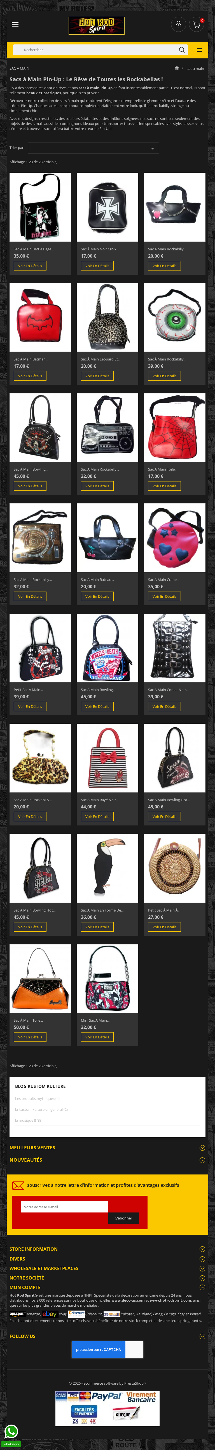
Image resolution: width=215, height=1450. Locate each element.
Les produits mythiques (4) (37, 1098)
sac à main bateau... (97, 579)
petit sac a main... (28, 689)
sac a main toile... (162, 469)
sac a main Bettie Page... (34, 248)
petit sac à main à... (164, 910)
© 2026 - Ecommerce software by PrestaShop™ (107, 1383)
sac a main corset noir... (168, 689)
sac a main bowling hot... (169, 799)
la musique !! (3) (28, 1120)
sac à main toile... (28, 1020)
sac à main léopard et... (100, 359)
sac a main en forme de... (102, 910)
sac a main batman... (31, 359)
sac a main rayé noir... (99, 799)
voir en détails (30, 265)
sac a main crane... (163, 579)
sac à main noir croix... (100, 248)
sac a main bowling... (31, 469)
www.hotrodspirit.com (170, 1300)
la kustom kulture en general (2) (41, 1109)
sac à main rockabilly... (167, 359)
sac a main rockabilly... (167, 248)
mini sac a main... (95, 1020)
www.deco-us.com (128, 1300)
